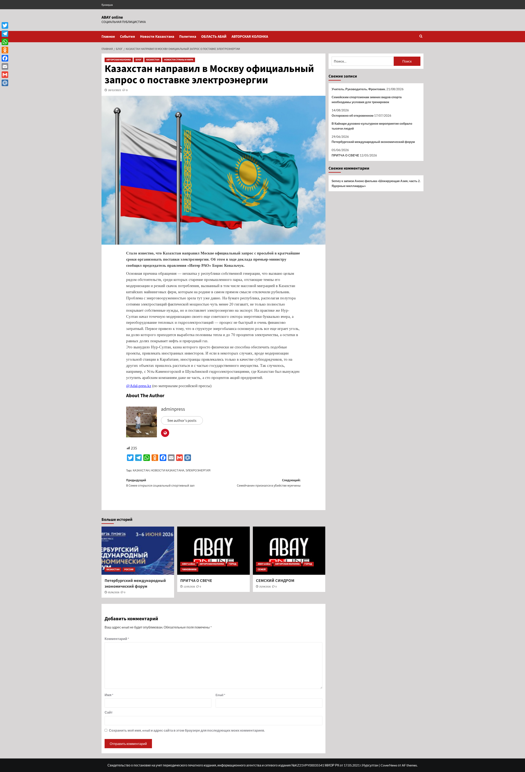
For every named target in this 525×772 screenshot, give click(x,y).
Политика (187, 36)
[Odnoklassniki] (5, 50)
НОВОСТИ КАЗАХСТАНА (167, 470)
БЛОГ (139, 60)
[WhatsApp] (5, 42)
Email (220, 695)
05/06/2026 (113, 592)
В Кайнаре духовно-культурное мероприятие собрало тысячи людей (372, 126)
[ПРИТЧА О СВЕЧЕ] (213, 551)
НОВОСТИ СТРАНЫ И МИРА (178, 60)
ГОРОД (232, 564)
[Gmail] (5, 75)
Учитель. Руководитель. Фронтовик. (359, 89)
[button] (420, 36)
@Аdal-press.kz (138, 386)
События (127, 36)
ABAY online (112, 17)
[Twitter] (5, 25)
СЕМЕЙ (262, 569)
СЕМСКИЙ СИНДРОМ (275, 581)
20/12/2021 (114, 90)
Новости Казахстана (157, 36)
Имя (109, 695)
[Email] (5, 66)
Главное (108, 36)
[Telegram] (5, 34)
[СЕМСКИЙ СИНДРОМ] (289, 551)
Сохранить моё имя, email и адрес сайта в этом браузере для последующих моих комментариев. (187, 730)
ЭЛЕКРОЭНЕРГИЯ (197, 470)
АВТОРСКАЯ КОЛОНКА (250, 36)
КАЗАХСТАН (152, 60)
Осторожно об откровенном (352, 115)
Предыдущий (160, 483)
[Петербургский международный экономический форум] (138, 551)
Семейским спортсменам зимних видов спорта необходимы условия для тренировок (367, 99)
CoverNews (389, 765)
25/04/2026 (265, 586)
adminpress (173, 409)
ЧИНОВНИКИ (189, 569)
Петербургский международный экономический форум (135, 583)
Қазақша (107, 4)
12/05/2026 (189, 586)
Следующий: (269, 483)
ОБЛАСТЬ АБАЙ (213, 36)
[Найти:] (363, 61)
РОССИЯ (128, 569)
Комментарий (117, 639)
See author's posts (181, 420)
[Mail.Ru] (5, 83)
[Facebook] (5, 58)
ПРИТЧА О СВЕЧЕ (196, 581)
